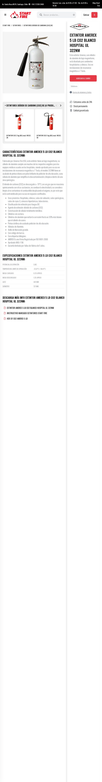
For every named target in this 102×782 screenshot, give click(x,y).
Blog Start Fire (96, 4)
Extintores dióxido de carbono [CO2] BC (38, 25)
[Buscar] (41, 15)
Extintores (17, 25)
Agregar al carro (83, 78)
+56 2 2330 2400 (37, 4)
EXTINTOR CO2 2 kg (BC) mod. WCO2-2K (18, 136)
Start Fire (6, 25)
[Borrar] (74, 15)
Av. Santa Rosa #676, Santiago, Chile (15, 4)
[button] (56, 105)
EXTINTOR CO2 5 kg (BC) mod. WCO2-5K (49, 136)
